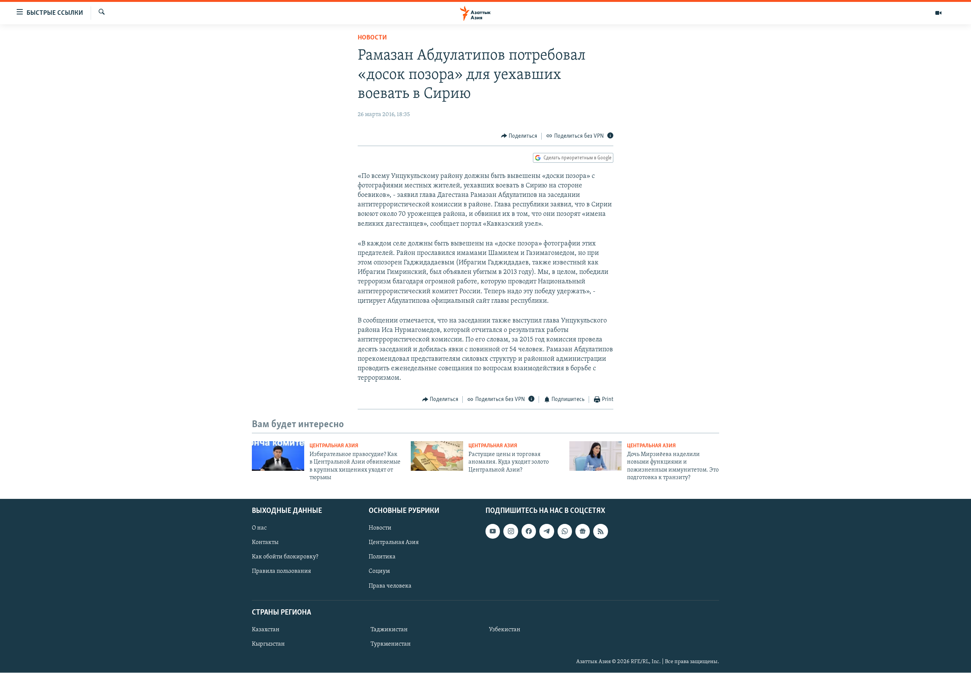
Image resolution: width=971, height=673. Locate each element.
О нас (259, 528)
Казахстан (266, 630)
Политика (382, 557)
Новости (372, 38)
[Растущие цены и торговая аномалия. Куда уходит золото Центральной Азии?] (437, 456)
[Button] (519, 136)
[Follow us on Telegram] (546, 531)
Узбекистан (504, 630)
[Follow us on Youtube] (493, 531)
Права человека (390, 586)
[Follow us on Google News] (582, 531)
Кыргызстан (268, 644)
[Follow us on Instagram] (510, 531)
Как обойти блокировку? (285, 557)
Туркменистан (391, 644)
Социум (379, 572)
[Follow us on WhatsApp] (565, 531)
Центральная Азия (334, 446)
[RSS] (600, 531)
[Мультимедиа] (938, 13)
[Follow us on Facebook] (529, 531)
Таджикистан (389, 630)
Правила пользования (281, 572)
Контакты (265, 543)
